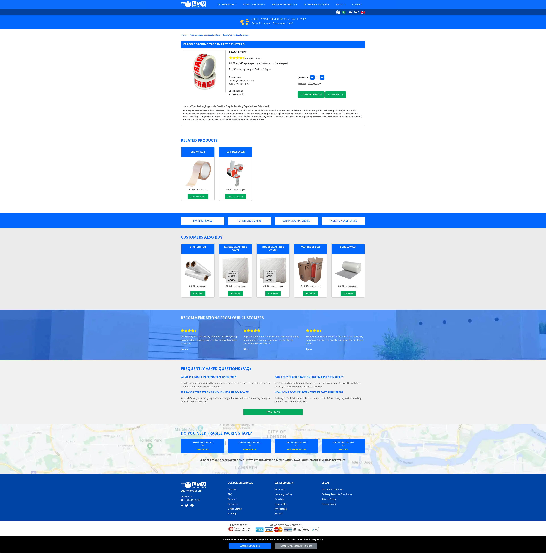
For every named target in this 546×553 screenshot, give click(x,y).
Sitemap (232, 513)
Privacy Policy (316, 539)
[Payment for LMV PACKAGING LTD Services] (287, 528)
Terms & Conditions (332, 489)
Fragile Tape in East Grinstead (235, 35)
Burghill (279, 513)
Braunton (280, 489)
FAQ (230, 494)
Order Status (235, 508)
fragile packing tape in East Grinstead (206, 110)
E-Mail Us (187, 496)
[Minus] (312, 77)
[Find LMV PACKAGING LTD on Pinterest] (192, 506)
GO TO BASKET (335, 94)
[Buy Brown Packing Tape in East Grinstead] (198, 173)
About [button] (340, 4)
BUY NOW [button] (198, 293)
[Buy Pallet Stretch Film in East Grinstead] (198, 270)
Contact (357, 4)
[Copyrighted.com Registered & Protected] (240, 528)
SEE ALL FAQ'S (273, 412)
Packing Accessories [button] (315, 4)
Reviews (232, 499)
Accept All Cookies (250, 545)
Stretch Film (198, 246)
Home (184, 35)
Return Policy (329, 499)
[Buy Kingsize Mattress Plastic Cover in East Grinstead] (235, 270)
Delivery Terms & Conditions (337, 494)
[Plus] (322, 77)
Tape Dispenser (235, 151)
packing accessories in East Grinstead (322, 116)
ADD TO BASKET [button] (198, 196)
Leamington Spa (283, 494)
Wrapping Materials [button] (284, 4)
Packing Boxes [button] (226, 4)
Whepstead (281, 508)
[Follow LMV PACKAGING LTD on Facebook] (182, 506)
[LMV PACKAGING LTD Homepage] (193, 4)
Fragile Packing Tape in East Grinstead (214, 44)
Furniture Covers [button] (253, 4)
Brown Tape (198, 151)
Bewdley (279, 499)
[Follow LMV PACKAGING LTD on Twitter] (186, 506)
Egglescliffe (281, 504)
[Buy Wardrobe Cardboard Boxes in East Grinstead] (310, 270)
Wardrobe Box (310, 246)
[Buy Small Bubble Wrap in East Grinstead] (348, 270)
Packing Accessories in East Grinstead (205, 35)
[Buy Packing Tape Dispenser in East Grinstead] (235, 173)
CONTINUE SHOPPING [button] (311, 94)
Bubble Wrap (348, 246)
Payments (233, 504)
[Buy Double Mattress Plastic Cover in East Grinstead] (273, 270)
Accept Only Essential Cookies (296, 545)
